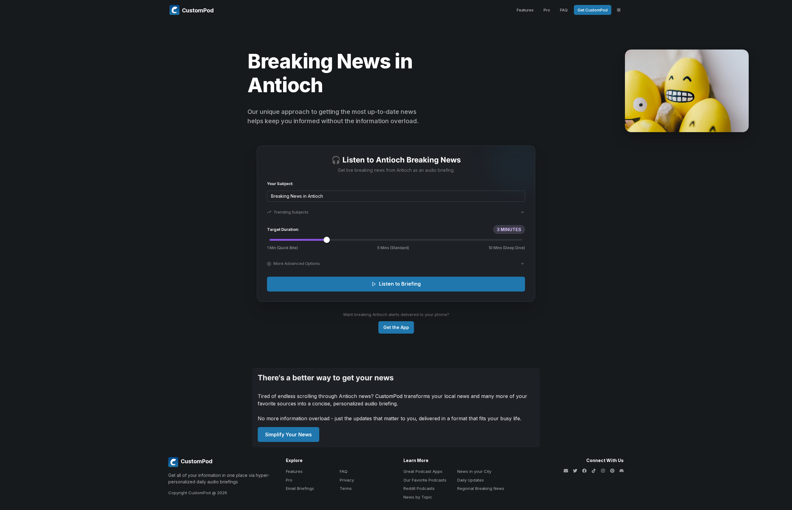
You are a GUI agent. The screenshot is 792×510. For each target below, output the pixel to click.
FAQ (564, 9)
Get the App (396, 327)
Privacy (347, 480)
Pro (547, 9)
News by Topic (417, 497)
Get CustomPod (593, 9)
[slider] (327, 240)
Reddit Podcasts (419, 488)
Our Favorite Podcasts (424, 480)
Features (525, 9)
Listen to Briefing (400, 284)
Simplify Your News (288, 434)
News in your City (474, 471)
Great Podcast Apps (422, 471)
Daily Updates (470, 480)
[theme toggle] (619, 10)
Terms (346, 488)
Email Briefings (300, 488)
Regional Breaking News (480, 488)
